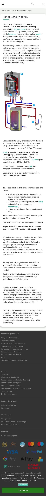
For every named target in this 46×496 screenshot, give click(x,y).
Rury (3, 357)
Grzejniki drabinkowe (10, 377)
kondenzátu (13, 207)
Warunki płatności (8, 405)
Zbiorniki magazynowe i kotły (13, 343)
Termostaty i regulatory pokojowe (15, 349)
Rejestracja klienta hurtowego (13, 422)
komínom (12, 34)
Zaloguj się (5, 419)
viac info (32, 480)
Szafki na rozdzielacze (10, 385)
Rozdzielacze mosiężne (11, 383)
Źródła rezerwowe (8, 394)
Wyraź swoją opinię (9, 436)
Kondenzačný (20, 29)
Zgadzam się (23, 490)
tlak (30, 166)
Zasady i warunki (9, 401)
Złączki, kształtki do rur (11, 355)
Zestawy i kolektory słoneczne (14, 360)
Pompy (4, 371)
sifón (40, 202)
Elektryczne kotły (8, 341)
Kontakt (4, 431)
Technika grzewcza (10, 334)
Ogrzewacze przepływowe (12, 346)
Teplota (34, 160)
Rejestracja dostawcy (10, 424)
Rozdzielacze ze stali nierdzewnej (15, 380)
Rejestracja (6, 415)
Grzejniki (4, 374)
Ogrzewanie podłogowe (11, 352)
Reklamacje (6, 408)
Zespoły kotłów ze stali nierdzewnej (16, 388)
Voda (5, 152)
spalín (38, 34)
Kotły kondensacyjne (9, 338)
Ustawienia (23, 485)
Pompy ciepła (6, 391)
